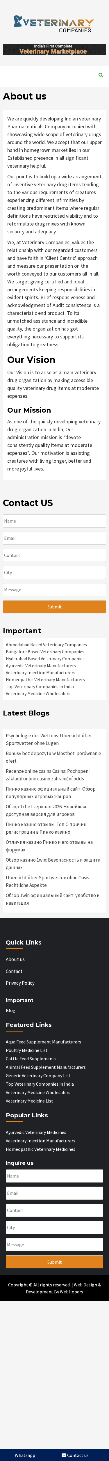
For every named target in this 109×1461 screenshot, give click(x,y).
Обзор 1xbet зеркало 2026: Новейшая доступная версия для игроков (46, 810)
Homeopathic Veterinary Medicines (40, 1149)
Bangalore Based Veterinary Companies (45, 651)
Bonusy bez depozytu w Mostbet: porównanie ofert (53, 757)
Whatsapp (25, 1455)
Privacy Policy (20, 983)
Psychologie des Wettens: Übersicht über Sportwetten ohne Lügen (49, 739)
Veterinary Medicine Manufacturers (46, 77)
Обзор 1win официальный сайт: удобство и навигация (53, 899)
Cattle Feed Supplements (31, 1058)
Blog (10, 1010)
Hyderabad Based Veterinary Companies (45, 658)
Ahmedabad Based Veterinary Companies (46, 644)
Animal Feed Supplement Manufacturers (46, 1067)
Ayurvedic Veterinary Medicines (36, 1132)
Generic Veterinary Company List (38, 1075)
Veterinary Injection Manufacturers (40, 672)
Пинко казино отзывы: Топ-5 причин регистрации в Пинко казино (46, 828)
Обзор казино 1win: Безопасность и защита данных (53, 864)
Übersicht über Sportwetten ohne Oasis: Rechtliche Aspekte (48, 881)
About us (30, 70)
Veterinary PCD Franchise (69, 70)
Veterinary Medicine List (34, 84)
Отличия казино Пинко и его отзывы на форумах (49, 846)
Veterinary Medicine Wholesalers (38, 693)
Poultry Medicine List (27, 1050)
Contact (70, 84)
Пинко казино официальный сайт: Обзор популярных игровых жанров (51, 793)
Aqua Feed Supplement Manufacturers (43, 1042)
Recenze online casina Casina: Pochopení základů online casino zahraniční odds (48, 775)
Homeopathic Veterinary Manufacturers (45, 679)
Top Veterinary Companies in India (40, 686)
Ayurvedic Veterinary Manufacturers (41, 665)
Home (13, 70)
